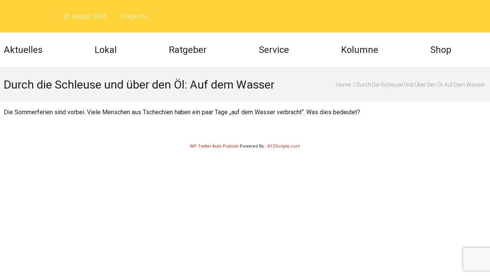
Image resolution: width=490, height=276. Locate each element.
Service (274, 49)
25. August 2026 (84, 16)
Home (343, 85)
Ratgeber (188, 49)
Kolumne (359, 49)
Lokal (106, 49)
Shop (440, 49)
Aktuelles (23, 49)
